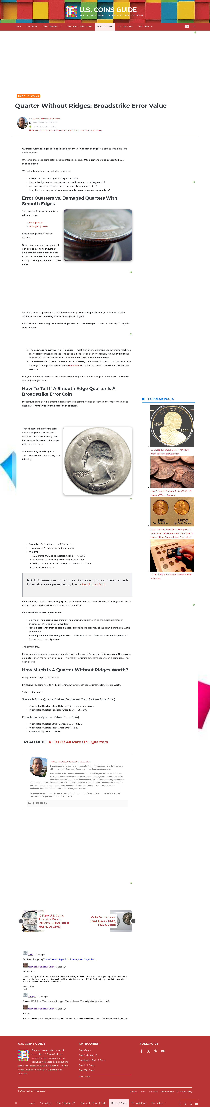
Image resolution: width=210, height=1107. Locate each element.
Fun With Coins (125, 26)
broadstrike (75, 365)
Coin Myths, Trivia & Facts (79, 26)
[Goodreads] (37, 803)
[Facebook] (33, 803)
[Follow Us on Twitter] (148, 1051)
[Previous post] (21, 921)
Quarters (88, 130)
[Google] (45, 803)
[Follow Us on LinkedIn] (163, 1051)
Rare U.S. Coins (104, 26)
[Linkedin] (29, 803)
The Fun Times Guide (35, 1091)
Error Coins (66, 130)
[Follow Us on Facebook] (142, 1051)
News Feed (84, 1076)
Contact (134, 1091)
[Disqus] (77, 985)
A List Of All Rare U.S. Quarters (78, 742)
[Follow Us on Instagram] (156, 1051)
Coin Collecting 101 (52, 26)
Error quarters (36, 222)
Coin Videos (157, 1103)
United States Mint (91, 584)
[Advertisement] (77, 846)
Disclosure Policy (184, 1091)
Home (18, 26)
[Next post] (133, 921)
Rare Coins (97, 130)
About (143, 1091)
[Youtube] (41, 803)
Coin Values (31, 26)
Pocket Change (78, 130)
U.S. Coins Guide (108, 10)
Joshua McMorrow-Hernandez (46, 118)
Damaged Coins (55, 130)
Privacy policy (167, 1091)
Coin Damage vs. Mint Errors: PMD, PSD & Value (103, 921)
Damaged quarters (38, 226)
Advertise (153, 1091)
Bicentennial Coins (40, 130)
